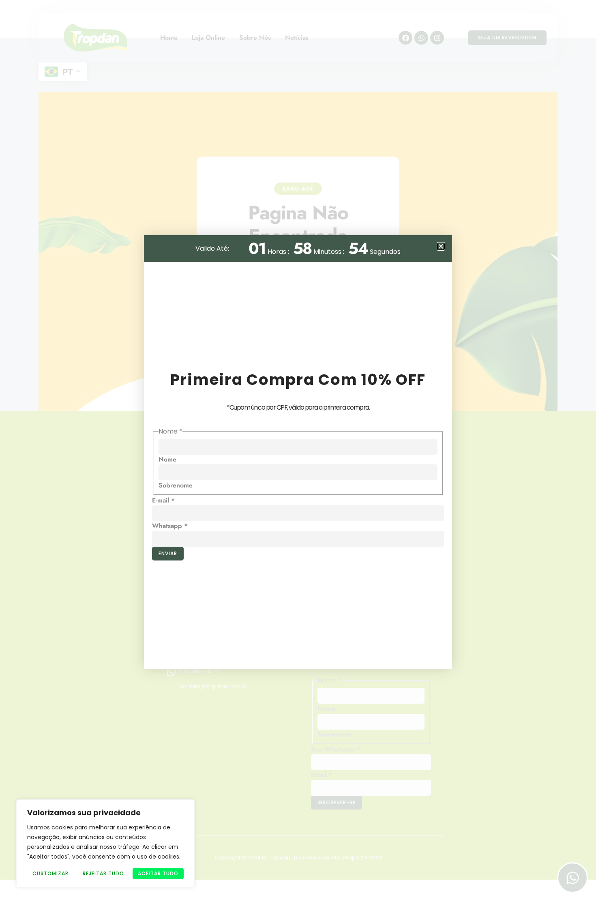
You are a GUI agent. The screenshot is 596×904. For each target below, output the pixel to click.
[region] (105, 843)
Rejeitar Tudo (103, 873)
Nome (167, 459)
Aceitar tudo (158, 873)
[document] (298, 452)
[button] (441, 246)
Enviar (168, 553)
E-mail (163, 500)
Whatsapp (170, 525)
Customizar (50, 873)
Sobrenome (176, 485)
